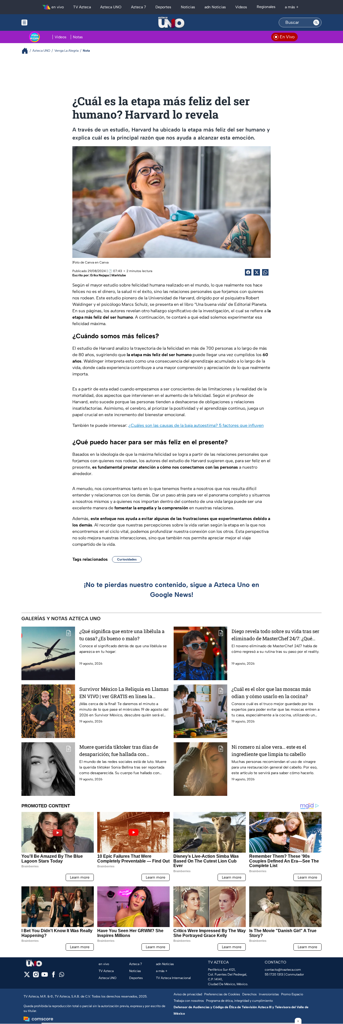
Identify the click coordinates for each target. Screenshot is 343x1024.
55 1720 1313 (274, 974)
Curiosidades (127, 559)
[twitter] (27, 976)
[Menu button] (42, 22)
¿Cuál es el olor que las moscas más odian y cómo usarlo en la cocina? (271, 692)
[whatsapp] (61, 975)
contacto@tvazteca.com (283, 970)
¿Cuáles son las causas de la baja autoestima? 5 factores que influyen (196, 425)
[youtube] (44, 976)
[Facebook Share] (248, 272)
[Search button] (316, 22)
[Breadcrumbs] (26, 50)
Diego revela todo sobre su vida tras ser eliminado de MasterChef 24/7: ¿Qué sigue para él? (275, 635)
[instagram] (35, 976)
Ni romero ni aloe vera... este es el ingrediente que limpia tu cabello (269, 750)
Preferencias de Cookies (222, 994)
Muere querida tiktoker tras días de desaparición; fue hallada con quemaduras (118, 751)
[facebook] (53, 976)
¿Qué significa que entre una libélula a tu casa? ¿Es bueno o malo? (122, 635)
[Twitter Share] (256, 272)
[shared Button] (265, 272)
